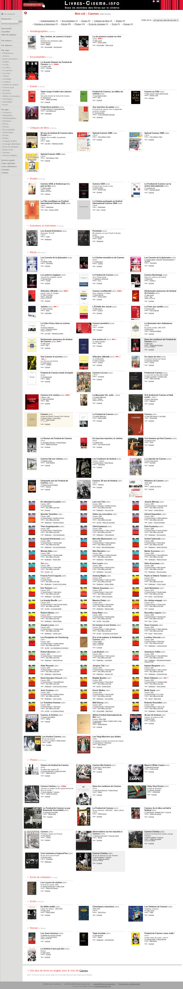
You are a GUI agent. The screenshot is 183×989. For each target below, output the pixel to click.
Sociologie (7, 79)
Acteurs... (7, 56)
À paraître (5, 32)
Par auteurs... (7, 40)
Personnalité (48, 47)
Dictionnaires (8, 132)
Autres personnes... (11, 59)
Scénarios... (8, 112)
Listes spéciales (8, 163)
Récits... (6, 124)
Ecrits (114, 24)
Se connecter (9, 14)
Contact (4, 173)
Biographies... (8, 115)
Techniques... (8, 99)
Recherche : (6, 19)
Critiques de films (10, 141)
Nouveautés (6, 28)
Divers (5, 105)
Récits (64, 24)
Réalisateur (100, 510)
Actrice (150, 510)
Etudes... (6, 138)
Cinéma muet (8, 87)
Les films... (7, 67)
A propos (5, 169)
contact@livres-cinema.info (104, 984)
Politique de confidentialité (129, 984)
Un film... (6, 65)
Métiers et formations (11, 96)
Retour (25, 14)
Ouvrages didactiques (12, 144)
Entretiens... (8, 121)
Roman (126, 24)
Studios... (6, 62)
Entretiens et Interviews (44, 24)
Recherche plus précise (9, 24)
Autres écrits (8, 150)
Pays (46, 210)
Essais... (6, 135)
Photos (78, 24)
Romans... (7, 152)
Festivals (6, 90)
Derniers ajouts (8, 160)
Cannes (83, 970)
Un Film (99, 522)
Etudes (119, 21)
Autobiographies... (10, 118)
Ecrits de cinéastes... (11, 147)
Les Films (48, 143)
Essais (84, 21)
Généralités (7, 102)
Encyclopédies (9, 130)
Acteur (150, 522)
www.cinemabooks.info (102, 986)
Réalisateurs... (9, 53)
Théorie (6, 76)
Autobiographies (48, 21)
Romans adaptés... (10, 155)
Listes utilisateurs (9, 166)
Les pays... (7, 73)
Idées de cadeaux (8, 35)
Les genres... (8, 70)
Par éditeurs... (7, 45)
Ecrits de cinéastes (97, 24)
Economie (7, 93)
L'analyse (7, 82)
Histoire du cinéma (10, 85)
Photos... (6, 127)
